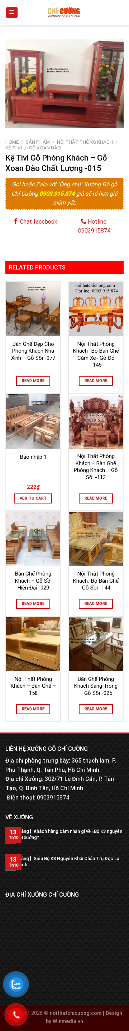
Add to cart (33, 498)
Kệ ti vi (13, 148)
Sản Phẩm (38, 142)
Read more (33, 380)
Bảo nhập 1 (33, 457)
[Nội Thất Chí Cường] (64, 12)
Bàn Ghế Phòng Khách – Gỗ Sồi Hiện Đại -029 (33, 581)
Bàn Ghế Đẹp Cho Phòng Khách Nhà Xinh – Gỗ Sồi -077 (33, 351)
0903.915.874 (57, 193)
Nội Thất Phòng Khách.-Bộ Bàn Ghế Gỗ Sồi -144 (96, 581)
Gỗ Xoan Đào (45, 148)
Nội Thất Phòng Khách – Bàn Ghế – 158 (33, 686)
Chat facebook (38, 221)
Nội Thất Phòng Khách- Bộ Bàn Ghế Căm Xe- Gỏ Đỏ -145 (96, 354)
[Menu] (12, 13)
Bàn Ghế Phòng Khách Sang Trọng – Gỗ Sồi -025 (96, 686)
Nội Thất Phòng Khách (85, 142)
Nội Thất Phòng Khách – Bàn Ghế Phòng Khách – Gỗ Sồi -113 (96, 467)
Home (12, 142)
